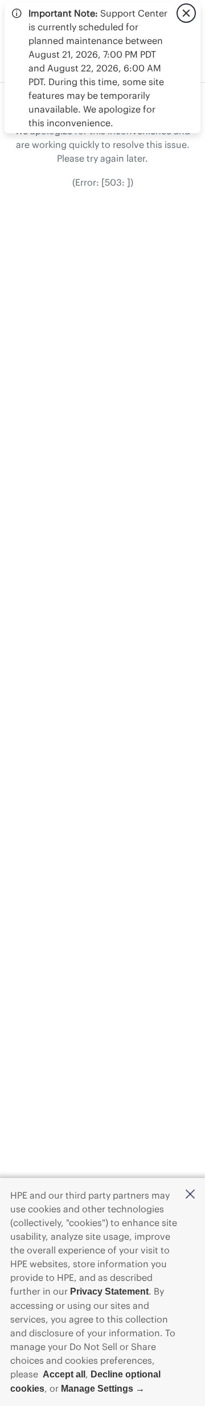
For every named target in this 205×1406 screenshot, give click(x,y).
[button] (190, 1194)
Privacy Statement (109, 1291)
